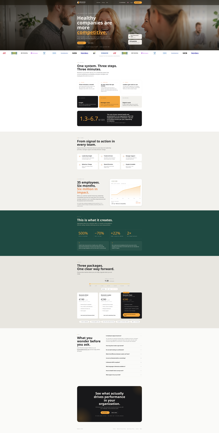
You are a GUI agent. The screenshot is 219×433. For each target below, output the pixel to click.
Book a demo (91, 42)
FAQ (107, 2)
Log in (131, 2)
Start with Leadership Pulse (109, 315)
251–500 (115, 285)
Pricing (103, 2)
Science (137, 428)
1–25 (90, 285)
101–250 (108, 285)
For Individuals (122, 2)
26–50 (96, 285)
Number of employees (109, 278)
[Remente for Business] (81, 2)
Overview (98, 2)
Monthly (103, 289)
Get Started (138, 2)
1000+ (129, 285)
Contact (114, 428)
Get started (81, 42)
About (141, 428)
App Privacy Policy (130, 428)
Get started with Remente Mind (87, 315)
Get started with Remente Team (131, 315)
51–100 (102, 285)
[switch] (107, 289)
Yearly (110, 289)
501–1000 (122, 285)
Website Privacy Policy (121, 428)
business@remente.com (83, 349)
